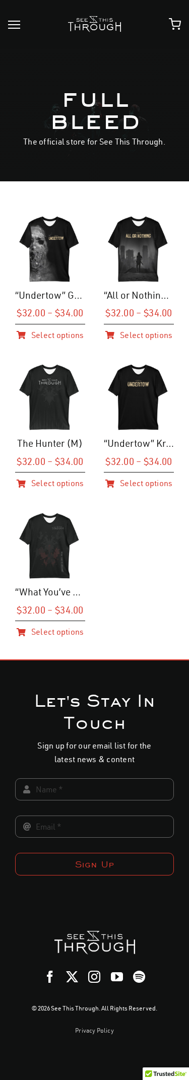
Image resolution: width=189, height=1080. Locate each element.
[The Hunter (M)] (50, 369)
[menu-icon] (14, 25)
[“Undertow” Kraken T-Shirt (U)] (139, 369)
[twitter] (72, 977)
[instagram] (94, 977)
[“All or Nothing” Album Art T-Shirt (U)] (139, 221)
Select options (57, 335)
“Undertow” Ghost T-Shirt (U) (78, 295)
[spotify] (139, 977)
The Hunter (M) (50, 443)
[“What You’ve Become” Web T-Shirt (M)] (50, 517)
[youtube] (117, 977)
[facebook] (50, 977)
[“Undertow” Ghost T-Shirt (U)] (50, 221)
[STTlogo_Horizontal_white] (94, 20)
